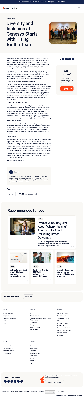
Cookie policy (60, 391)
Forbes (16, 97)
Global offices (34, 348)
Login (31, 313)
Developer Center (35, 327)
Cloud (11, 194)
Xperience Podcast (62, 323)
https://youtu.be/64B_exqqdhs (15, 160)
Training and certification (37, 325)
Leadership (33, 350)
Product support (34, 316)
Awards (32, 358)
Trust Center (33, 355)
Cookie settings (50, 392)
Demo (4, 323)
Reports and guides (62, 313)
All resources (60, 325)
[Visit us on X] (11, 381)
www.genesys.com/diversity (14, 157)
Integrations (6, 316)
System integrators (8, 350)
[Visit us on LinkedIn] (5, 381)
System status (34, 330)
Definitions (60, 335)
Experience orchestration (64, 328)
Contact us (28, 296)
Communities (33, 322)
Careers (32, 346)
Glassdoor (46, 94)
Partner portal (7, 353)
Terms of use (5, 391)
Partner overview (7, 346)
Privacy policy (14, 391)
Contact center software (64, 330)
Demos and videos (62, 316)
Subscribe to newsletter (54, 382)
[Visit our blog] (21, 381)
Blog (58, 320)
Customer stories (62, 333)
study (20, 88)
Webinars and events (63, 318)
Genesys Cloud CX (8, 313)
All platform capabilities (9, 318)
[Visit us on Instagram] (8, 381)
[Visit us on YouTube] (18, 381)
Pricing (4, 320)
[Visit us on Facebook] (15, 381)
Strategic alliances (8, 348)
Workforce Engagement (28, 194)
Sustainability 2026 (35, 353)
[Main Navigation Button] (79, 8)
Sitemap (41, 391)
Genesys (17, 172)
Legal (31, 363)
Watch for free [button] (60, 2)
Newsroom (33, 360)
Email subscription (24, 391)
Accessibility (34, 391)
